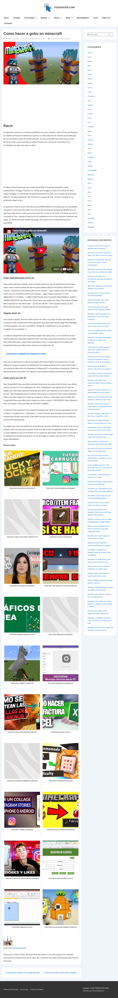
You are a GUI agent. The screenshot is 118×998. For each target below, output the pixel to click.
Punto (89, 201)
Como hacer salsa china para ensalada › (60, 973)
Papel (89, 188)
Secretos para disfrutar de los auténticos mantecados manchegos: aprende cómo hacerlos (100, 512)
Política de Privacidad (10, 989)
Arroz (89, 57)
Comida (16, 18)
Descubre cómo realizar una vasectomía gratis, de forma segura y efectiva (100, 382)
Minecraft (91, 175)
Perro (89, 192)
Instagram (91, 157)
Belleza (44, 18)
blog (89, 66)
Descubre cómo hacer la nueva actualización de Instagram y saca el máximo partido (100, 458)
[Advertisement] (41, 104)
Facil (95, 18)
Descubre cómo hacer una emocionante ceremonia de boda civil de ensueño (100, 279)
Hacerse (90, 140)
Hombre (90, 144)
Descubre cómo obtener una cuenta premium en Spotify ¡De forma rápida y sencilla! (100, 603)
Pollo (89, 196)
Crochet (90, 114)
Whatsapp (91, 227)
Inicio (6, 18)
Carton (90, 74)
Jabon (90, 161)
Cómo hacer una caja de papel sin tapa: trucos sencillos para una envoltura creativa (99, 349)
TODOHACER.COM (64, 7)
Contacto (8, 23)
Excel (89, 118)
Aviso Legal (24, 989)
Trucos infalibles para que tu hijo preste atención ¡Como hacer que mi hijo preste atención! (100, 467)
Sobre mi (106, 18)
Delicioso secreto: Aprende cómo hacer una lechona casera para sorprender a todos (99, 528)
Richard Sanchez (19, 948)
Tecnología (29, 18)
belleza (90, 61)
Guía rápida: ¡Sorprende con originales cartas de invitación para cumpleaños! (99, 552)
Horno (89, 148)
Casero (90, 87)
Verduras (90, 223)
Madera (90, 166)
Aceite (90, 53)
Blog (68, 18)
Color (89, 100)
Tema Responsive (98, 991)
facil (89, 122)
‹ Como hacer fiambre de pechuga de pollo (22, 973)
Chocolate (91, 96)
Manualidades (83, 18)
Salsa (89, 210)
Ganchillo (91, 127)
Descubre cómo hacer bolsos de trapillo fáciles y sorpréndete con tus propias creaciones (100, 406)
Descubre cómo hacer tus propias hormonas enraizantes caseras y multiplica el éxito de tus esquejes (99, 359)
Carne (89, 70)
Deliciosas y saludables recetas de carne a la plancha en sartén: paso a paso (100, 620)
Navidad (90, 179)
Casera (90, 79)
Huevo (90, 153)
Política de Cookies (36, 989)
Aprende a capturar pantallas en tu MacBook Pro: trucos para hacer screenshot (99, 316)
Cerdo (89, 92)
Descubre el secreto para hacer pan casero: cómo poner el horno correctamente (99, 262)
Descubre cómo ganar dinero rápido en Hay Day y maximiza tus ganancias (99, 340)
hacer (89, 135)
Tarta (89, 214)
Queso (90, 205)
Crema (90, 109)
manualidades (92, 170)
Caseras (90, 83)
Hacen (90, 131)
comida (90, 105)
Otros (89, 183)
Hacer (56, 18)
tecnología (65, 39)
